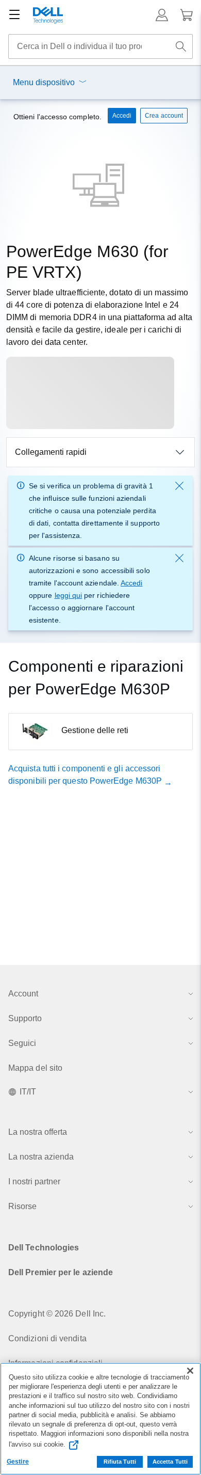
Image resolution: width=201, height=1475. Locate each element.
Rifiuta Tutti (120, 1461)
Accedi (131, 583)
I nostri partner (34, 1181)
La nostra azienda (41, 1156)
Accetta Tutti (170, 1461)
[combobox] (100, 46)
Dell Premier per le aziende (60, 1272)
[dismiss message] (179, 486)
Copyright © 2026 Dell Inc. (57, 1313)
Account (23, 993)
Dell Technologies (43, 1247)
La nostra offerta (37, 1132)
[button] (161, 15)
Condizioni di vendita (47, 1338)
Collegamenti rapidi (51, 452)
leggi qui (68, 595)
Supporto (25, 1018)
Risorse (22, 1206)
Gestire (18, 1461)
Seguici (22, 1043)
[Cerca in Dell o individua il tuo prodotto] (181, 46)
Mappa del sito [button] (35, 1068)
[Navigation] (14, 15)
